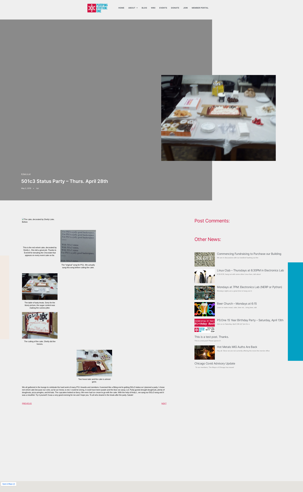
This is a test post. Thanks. (211, 337)
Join (185, 8)
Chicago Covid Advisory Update (214, 363)
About (131, 8)
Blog (144, 8)
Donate (175, 8)
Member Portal (200, 8)
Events (163, 8)
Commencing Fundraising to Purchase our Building (249, 254)
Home (121, 8)
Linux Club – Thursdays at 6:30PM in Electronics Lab (250, 270)
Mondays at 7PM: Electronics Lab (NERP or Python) (249, 287)
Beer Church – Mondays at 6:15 (237, 303)
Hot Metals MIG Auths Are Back (237, 347)
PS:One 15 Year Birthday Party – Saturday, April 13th (250, 320)
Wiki (153, 8)
